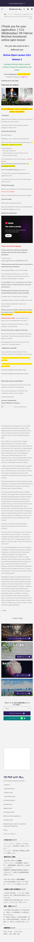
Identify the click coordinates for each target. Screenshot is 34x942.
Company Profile (8, 820)
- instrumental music (9, 796)
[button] (2, 9)
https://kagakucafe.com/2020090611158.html (14, 260)
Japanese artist (7, 808)
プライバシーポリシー (9, 834)
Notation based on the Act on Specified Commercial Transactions (14, 825)
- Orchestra (6, 784)
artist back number (8, 812)
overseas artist (7, 804)
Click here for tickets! (10, 85)
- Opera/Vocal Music (9, 788)
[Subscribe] (28, 708)
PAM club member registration (12, 816)
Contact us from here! (7, 397)
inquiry (5, 830)
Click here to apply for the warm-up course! (14, 374)
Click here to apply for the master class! (13, 370)
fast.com (17, 274)
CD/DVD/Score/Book (9, 800)
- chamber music (8, 792)
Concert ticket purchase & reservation (14, 781)
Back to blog (18, 618)
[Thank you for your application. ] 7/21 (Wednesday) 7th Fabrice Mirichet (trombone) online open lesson (18, 16)
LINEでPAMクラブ (14, 718)
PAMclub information (16, 713)
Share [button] (5, 610)
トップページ (9, 14)
